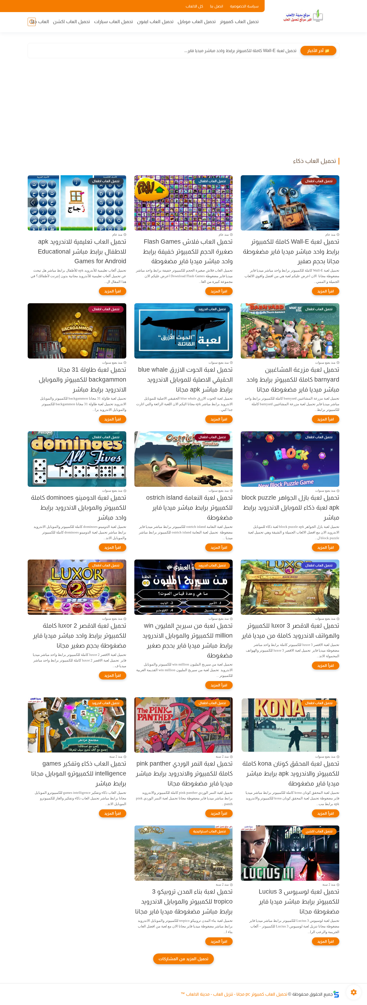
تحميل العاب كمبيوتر (239, 21)
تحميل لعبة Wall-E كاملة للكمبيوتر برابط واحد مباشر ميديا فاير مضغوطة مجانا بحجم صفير (291, 251)
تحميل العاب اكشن (71, 21)
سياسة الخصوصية (244, 6)
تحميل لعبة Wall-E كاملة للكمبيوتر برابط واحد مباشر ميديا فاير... (240, 50)
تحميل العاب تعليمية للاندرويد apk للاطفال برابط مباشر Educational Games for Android (82, 251)
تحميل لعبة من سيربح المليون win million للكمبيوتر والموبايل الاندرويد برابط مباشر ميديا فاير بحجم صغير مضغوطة (187, 640)
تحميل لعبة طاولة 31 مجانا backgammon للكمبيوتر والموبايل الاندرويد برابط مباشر (82, 379)
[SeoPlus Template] (336, 994)
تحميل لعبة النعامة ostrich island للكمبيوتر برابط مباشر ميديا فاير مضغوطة (189, 507)
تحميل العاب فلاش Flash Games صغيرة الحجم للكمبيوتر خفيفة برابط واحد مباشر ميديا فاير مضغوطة (188, 251)
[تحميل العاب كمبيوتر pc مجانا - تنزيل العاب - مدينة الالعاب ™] (303, 15)
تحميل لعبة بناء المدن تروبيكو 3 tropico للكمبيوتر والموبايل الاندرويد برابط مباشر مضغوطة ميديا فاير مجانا (184, 901)
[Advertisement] (183, 109)
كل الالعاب (194, 6)
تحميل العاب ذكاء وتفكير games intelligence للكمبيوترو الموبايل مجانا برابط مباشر (78, 773)
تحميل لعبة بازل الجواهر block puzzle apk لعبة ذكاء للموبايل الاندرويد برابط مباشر (290, 507)
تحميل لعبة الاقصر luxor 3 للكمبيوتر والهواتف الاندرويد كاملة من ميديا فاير (290, 630)
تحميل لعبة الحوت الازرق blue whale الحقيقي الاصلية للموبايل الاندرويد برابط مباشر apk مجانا (185, 379)
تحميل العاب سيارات (113, 21)
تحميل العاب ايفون (155, 21)
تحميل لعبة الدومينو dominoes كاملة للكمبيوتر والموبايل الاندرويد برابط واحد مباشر (78, 507)
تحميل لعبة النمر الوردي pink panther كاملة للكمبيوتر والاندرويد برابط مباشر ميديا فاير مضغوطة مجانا (184, 773)
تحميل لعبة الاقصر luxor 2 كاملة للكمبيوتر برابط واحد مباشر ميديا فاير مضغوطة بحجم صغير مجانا (79, 635)
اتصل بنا (216, 6)
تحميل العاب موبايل (197, 21)
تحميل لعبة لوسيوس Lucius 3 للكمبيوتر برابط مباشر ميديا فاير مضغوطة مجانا (299, 901)
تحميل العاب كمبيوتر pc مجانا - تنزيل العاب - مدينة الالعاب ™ (234, 994)
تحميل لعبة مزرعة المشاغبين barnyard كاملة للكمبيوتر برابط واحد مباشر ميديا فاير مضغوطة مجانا (292, 379)
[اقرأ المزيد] (325, 291)
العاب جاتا (40, 21)
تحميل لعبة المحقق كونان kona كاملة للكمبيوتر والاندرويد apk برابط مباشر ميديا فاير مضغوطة (290, 773)
